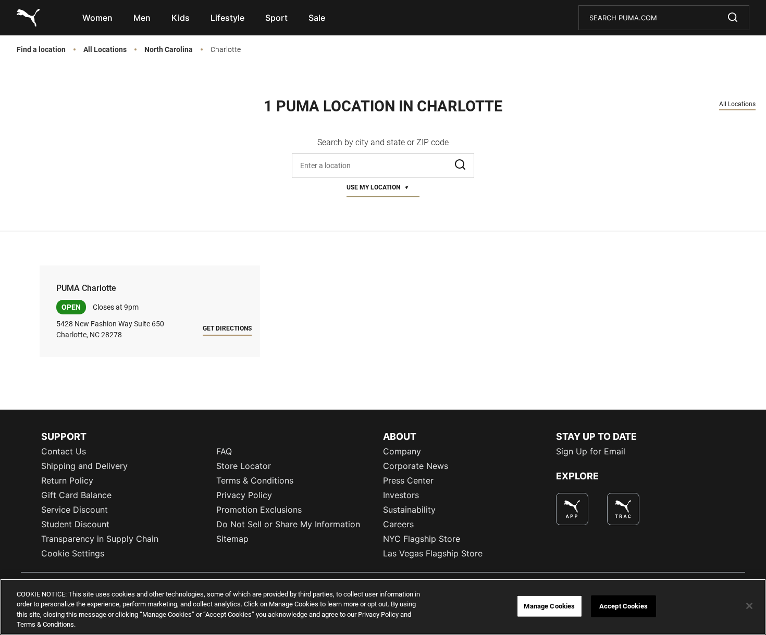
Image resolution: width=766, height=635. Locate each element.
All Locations (105, 50)
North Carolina (168, 50)
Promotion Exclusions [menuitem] (259, 509)
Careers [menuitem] (398, 524)
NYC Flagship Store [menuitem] (421, 539)
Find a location (41, 50)
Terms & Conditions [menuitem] (254, 480)
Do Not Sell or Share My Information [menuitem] (288, 524)
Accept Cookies (623, 606)
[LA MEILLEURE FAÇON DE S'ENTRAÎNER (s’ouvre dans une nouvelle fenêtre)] (623, 509)
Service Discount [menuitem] (74, 509)
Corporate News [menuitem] (415, 466)
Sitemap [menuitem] (232, 539)
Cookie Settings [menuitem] (72, 553)
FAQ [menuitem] (224, 451)
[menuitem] (97, 17)
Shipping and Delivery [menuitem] (84, 466)
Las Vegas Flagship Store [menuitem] (433, 553)
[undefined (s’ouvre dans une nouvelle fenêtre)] (572, 509)
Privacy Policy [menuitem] (244, 495)
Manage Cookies (549, 606)
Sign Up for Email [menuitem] (590, 451)
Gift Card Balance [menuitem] (76, 495)
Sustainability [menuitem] (409, 509)
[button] (461, 165)
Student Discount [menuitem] (75, 524)
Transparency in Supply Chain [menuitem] (99, 539)
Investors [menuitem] (401, 495)
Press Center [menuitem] (408, 480)
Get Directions (227, 328)
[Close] (749, 605)
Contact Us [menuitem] (63, 451)
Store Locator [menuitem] (243, 466)
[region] (383, 607)
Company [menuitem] (402, 451)
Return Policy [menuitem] (67, 480)
